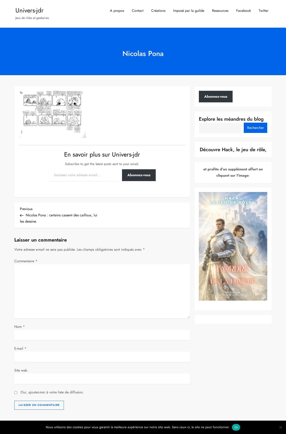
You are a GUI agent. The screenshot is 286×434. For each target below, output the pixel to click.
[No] (280, 427)
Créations (158, 10)
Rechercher (255, 127)
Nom (19, 326)
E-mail (20, 348)
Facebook (243, 10)
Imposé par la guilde (188, 10)
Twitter (263, 10)
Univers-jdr (29, 10)
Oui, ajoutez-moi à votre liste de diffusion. (51, 392)
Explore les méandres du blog (231, 118)
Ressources (220, 10)
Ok (236, 427)
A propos (117, 10)
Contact (137, 10)
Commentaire (25, 261)
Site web (20, 370)
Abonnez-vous (138, 175)
